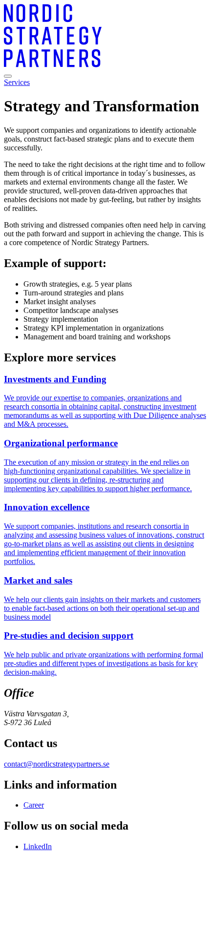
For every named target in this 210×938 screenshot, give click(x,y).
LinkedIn (37, 846)
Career (33, 805)
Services (17, 82)
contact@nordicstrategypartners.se (56, 764)
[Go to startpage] (53, 65)
